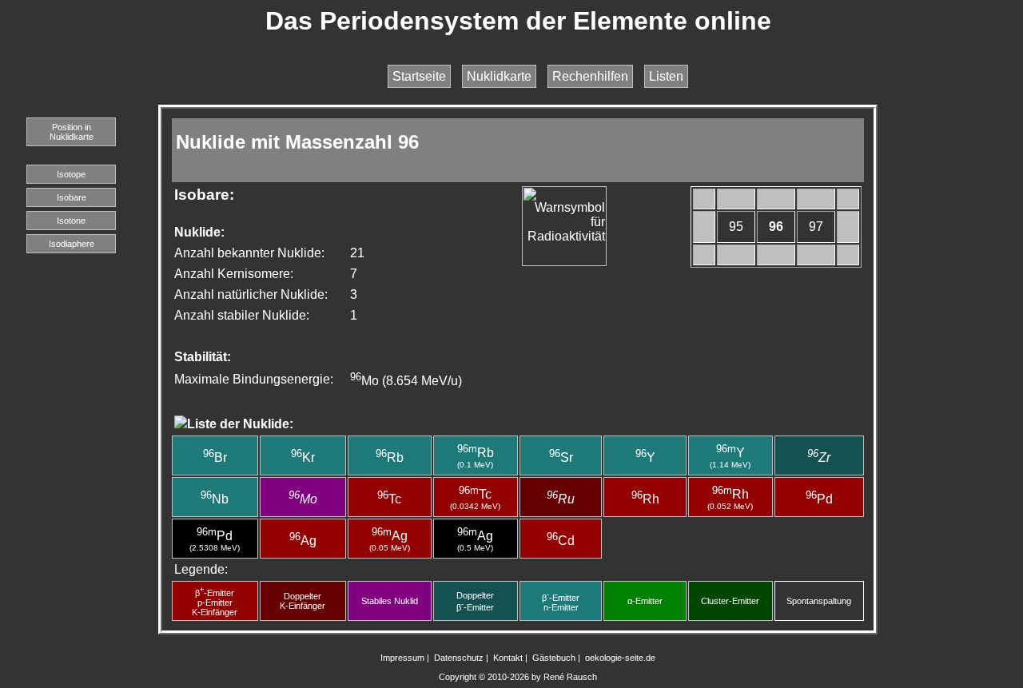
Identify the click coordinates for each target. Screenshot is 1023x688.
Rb (390, 457)
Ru (561, 499)
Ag (302, 540)
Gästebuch (553, 657)
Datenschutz (459, 657)
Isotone (71, 220)
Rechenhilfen (590, 76)
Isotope (71, 174)
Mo (303, 499)
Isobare (71, 197)
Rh (645, 499)
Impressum (402, 657)
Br (215, 457)
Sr (561, 457)
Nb (215, 499)
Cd (561, 540)
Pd (819, 499)
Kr (303, 457)
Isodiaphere (71, 244)
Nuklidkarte (499, 76)
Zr (818, 457)
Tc (389, 499)
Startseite (419, 76)
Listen (666, 76)
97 (816, 226)
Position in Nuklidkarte (72, 131)
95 (736, 226)
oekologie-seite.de (620, 657)
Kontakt (508, 657)
